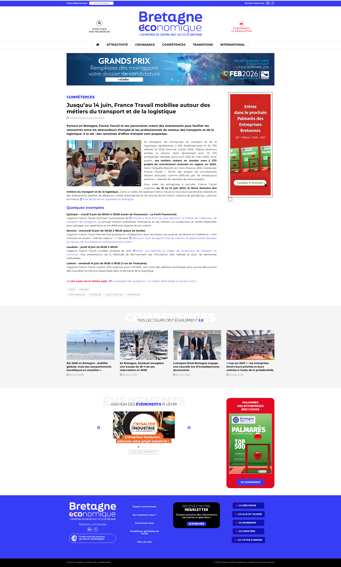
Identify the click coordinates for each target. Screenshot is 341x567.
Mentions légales (75, 562)
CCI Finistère (247, 531)
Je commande (250, 482)
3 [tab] (145, 447)
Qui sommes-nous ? (144, 514)
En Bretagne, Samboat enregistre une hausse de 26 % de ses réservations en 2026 (142, 367)
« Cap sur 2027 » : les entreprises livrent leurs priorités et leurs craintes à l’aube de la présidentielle (250, 367)
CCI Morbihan (247, 522)
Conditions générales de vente (144, 532)
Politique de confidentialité (97, 562)
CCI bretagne (247, 505)
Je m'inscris (196, 523)
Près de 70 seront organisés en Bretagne (108, 199)
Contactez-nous (144, 523)
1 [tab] (138, 447)
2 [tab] (142, 447)
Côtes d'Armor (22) (77, 295)
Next (189, 428)
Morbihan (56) (133, 295)
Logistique (84, 290)
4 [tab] (149, 447)
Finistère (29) (95, 295)
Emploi (72, 290)
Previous (98, 428)
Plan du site (144, 541)
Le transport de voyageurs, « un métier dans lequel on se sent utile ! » (155, 281)
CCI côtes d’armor (250, 539)
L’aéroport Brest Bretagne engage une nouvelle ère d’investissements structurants (196, 367)
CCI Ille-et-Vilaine (250, 514)
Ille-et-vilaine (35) (114, 295)
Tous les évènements (144, 452)
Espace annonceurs (144, 506)
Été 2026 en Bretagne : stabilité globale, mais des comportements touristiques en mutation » (89, 367)
